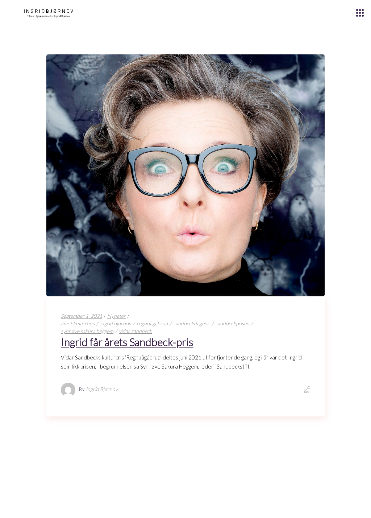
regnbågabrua (152, 323)
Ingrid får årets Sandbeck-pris (127, 342)
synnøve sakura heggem (87, 331)
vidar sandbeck (135, 331)
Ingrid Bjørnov (102, 389)
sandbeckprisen (232, 323)
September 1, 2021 (81, 316)
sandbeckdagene (191, 323)
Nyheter (116, 316)
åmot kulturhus (78, 323)
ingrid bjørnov (115, 323)
